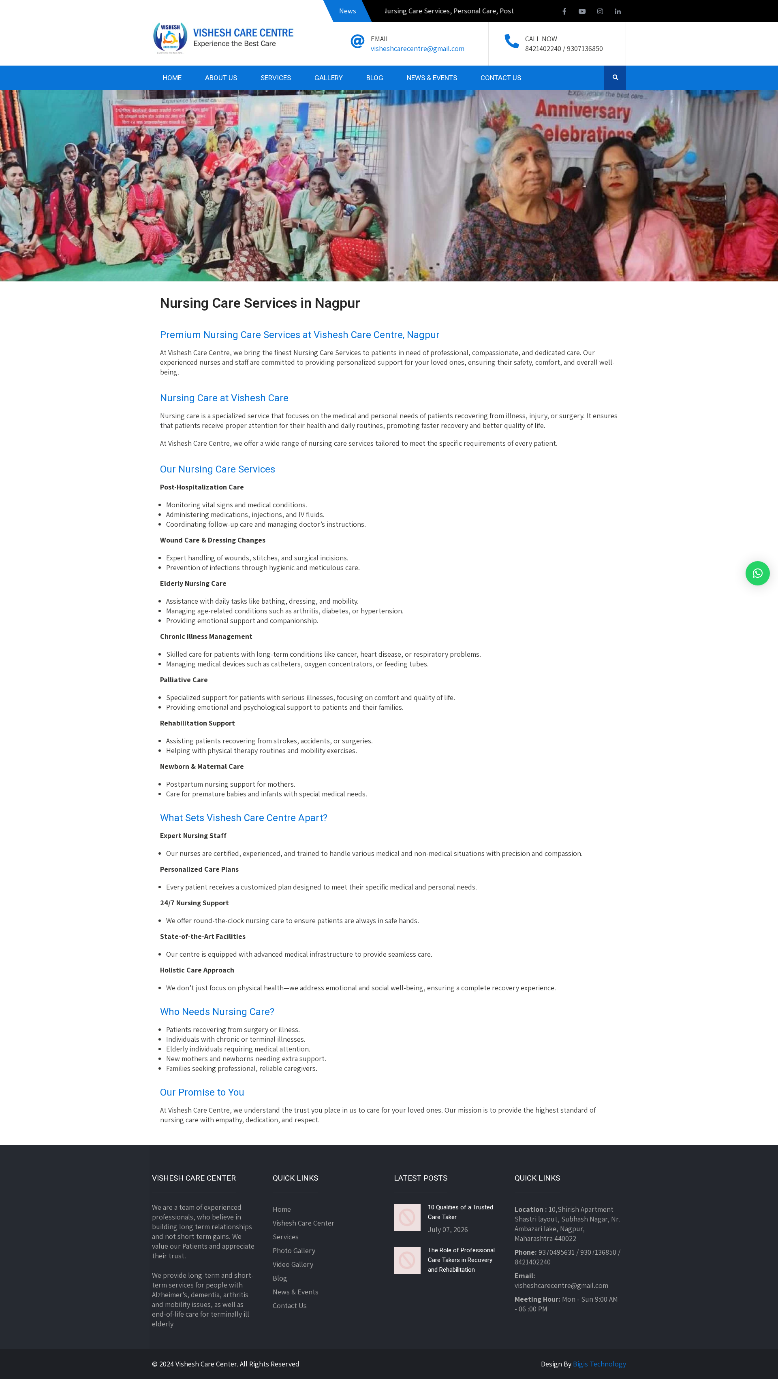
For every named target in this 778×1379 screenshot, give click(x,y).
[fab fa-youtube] (582, 12)
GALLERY (328, 78)
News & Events (295, 1291)
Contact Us (290, 1305)
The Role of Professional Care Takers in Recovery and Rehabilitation (461, 1260)
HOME (172, 78)
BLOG (374, 78)
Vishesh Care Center (303, 1223)
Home (282, 1209)
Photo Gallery (294, 1250)
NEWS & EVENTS (432, 78)
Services (286, 1236)
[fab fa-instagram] (600, 12)
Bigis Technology (599, 1363)
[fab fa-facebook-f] (564, 12)
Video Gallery (293, 1264)
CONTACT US (501, 78)
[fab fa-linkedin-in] (618, 12)
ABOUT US (221, 78)
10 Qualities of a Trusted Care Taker (460, 1212)
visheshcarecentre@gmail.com (417, 48)
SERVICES (276, 78)
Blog (280, 1278)
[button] (758, 573)
